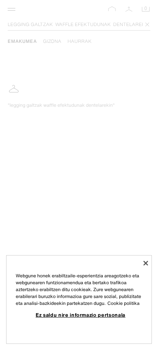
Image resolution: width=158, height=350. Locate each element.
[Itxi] (145, 263)
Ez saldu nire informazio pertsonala (80, 315)
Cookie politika (123, 303)
